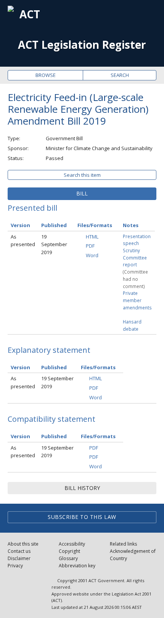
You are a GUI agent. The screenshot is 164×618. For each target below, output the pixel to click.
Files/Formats (94, 225)
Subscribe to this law (82, 516)
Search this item (82, 174)
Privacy (15, 565)
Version (20, 225)
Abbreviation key (77, 565)
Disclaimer (19, 558)
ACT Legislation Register (82, 45)
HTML (92, 236)
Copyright (69, 551)
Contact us (19, 551)
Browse (45, 75)
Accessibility (72, 544)
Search (120, 75)
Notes (130, 225)
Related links (123, 544)
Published (54, 225)
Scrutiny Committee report (135, 257)
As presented (23, 240)
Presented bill (32, 208)
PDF (90, 245)
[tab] (82, 193)
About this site (23, 544)
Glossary (68, 558)
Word (92, 255)
